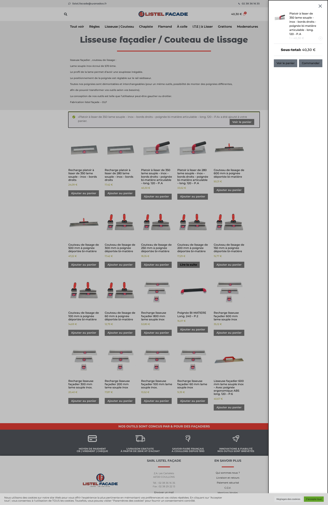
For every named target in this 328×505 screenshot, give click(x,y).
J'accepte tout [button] (314, 499)
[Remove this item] (320, 38)
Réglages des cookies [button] (288, 499)
